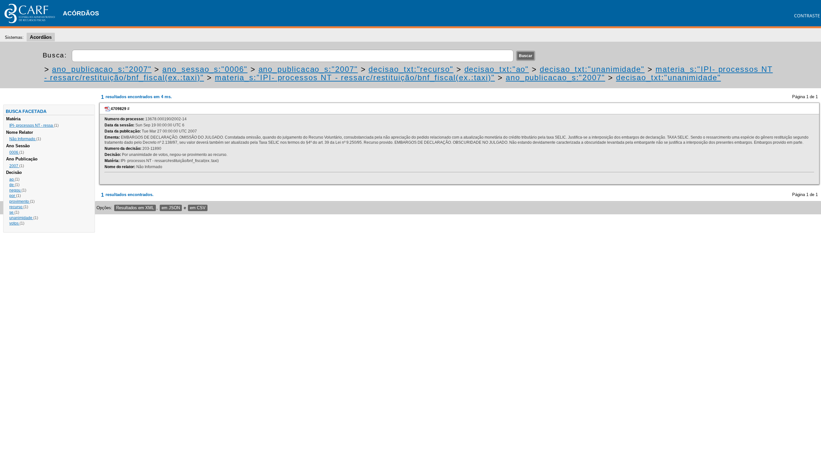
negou (15, 190)
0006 (14, 152)
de (12, 185)
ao (12, 179)
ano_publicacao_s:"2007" (101, 69)
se (11, 212)
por (12, 195)
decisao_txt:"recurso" (410, 69)
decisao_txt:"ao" (496, 69)
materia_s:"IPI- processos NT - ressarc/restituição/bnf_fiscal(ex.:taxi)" (355, 77)
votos (14, 223)
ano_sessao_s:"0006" (204, 69)
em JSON (171, 207)
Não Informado (22, 139)
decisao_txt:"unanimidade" (592, 69)
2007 (14, 166)
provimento (19, 201)
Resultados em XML (135, 207)
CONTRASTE (807, 16)
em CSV (198, 207)
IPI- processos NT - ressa (31, 125)
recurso (16, 207)
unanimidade (21, 218)
